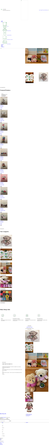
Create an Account (2, 442)
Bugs (1, 133)
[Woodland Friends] (3, 207)
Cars (1, 146)
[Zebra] (3, 220)
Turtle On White (2, 197)
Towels (7, 26)
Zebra (1, 223)
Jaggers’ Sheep (2, 120)
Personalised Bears (9, 30)
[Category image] (6, 246)
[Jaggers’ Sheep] (3, 117)
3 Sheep (1, 107)
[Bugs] (3, 130)
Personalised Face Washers (10, 39)
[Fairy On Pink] (3, 181)
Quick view (1, 105)
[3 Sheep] (3, 104)
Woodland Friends (2, 210)
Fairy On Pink (2, 184)
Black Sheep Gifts (3, 413)
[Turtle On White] (3, 194)
